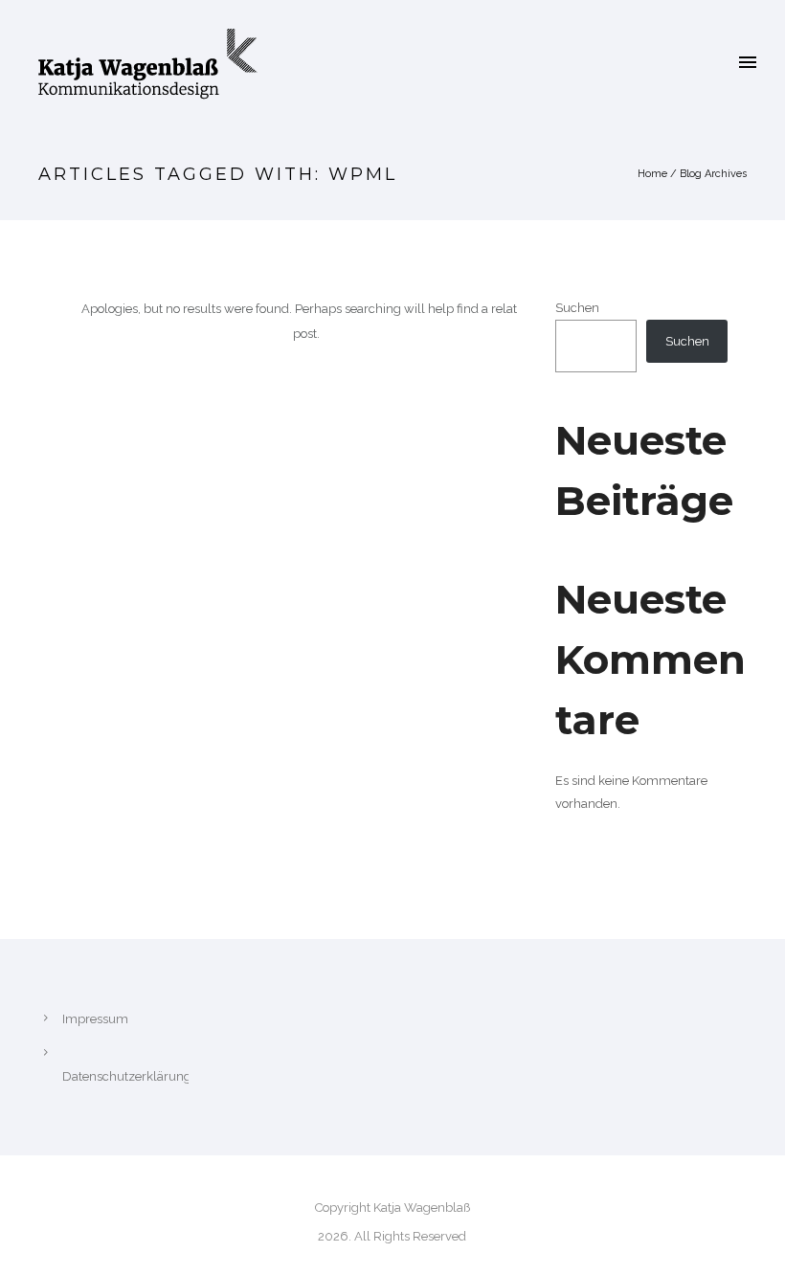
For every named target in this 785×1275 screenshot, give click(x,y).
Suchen (577, 308)
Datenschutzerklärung (126, 1076)
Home (652, 174)
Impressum (95, 1019)
